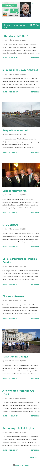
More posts (35, 458)
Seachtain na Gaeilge (15, 356)
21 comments (14, 58)
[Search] (33, 3)
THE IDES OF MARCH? (15, 35)
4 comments (13, 213)
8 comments (13, 152)
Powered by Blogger (22, 465)
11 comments (14, 416)
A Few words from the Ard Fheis (18, 392)
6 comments (13, 92)
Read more (35, 58)
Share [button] (4, 58)
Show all (34, 25)
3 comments (13, 284)
